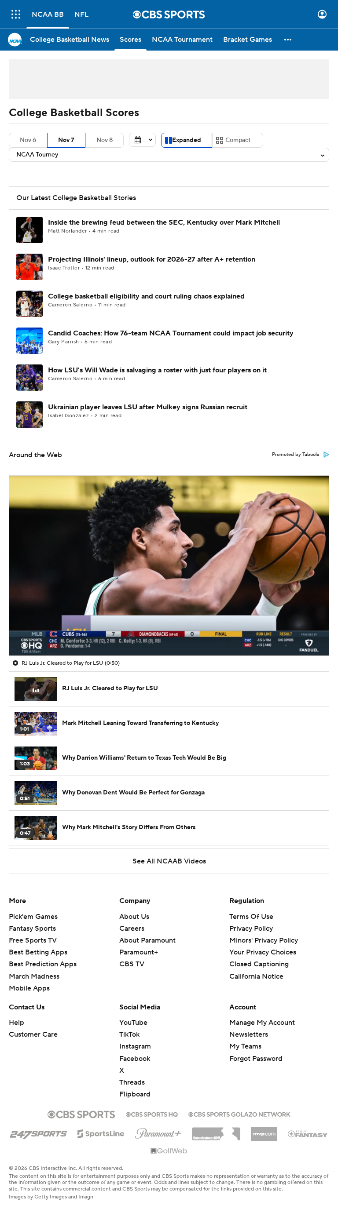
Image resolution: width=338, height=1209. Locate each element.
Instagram (135, 1046)
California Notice (256, 976)
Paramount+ (138, 952)
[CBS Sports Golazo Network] (239, 1113)
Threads (132, 1082)
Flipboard (135, 1094)
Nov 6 (28, 140)
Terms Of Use (251, 916)
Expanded (186, 140)
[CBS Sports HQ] (152, 1113)
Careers (131, 928)
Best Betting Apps (38, 952)
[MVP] (264, 1130)
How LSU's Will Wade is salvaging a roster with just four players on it (157, 370)
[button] (15, 14)
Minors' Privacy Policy (263, 940)
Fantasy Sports (32, 928)
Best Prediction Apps (43, 964)
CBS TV (131, 964)
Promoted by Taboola (296, 455)
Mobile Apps (29, 988)
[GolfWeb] (169, 1151)
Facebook (134, 1058)
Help (16, 1022)
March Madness (34, 976)
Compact (237, 140)
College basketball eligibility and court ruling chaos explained (146, 296)
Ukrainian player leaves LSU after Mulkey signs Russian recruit (147, 407)
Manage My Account (262, 1022)
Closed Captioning (259, 964)
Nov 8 (104, 140)
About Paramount (147, 940)
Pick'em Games (33, 916)
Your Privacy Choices (262, 952)
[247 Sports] (38, 1132)
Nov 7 (66, 140)
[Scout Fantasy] (308, 1133)
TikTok (129, 1034)
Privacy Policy (251, 928)
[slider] (169, 630)
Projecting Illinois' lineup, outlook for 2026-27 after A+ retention (151, 259)
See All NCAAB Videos (169, 861)
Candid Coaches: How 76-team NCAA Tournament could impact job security (171, 333)
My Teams (245, 1046)
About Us (134, 916)
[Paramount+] (158, 1131)
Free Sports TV (33, 940)
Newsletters (248, 1034)
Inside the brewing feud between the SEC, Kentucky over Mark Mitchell (164, 222)
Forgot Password (256, 1058)
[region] (169, 565)
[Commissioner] (216, 1130)
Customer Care (33, 1034)
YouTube (133, 1022)
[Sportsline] (101, 1132)
